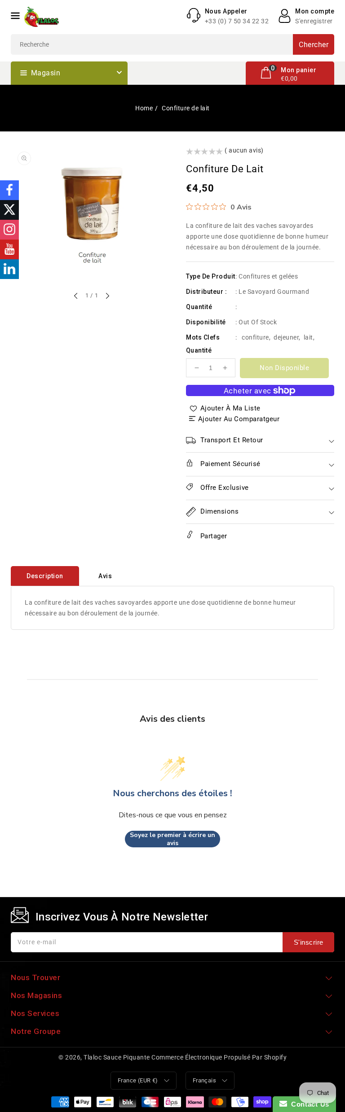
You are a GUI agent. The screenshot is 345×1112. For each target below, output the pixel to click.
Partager (212, 536)
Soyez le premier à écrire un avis (172, 839)
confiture (255, 337)
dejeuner (286, 337)
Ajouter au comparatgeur (239, 419)
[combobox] (172, 44)
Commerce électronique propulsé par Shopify (219, 1057)
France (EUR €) (138, 1080)
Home (144, 108)
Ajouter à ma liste (230, 408)
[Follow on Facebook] (9, 190)
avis (105, 576)
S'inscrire (308, 942)
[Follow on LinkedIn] (9, 269)
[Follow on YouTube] (9, 249)
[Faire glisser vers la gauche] (76, 296)
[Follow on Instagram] (9, 230)
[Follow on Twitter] (9, 210)
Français (204, 1080)
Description (45, 576)
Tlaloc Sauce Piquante (117, 1057)
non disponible (284, 368)
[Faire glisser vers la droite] (107, 296)
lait (308, 337)
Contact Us (308, 1104)
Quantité (199, 350)
